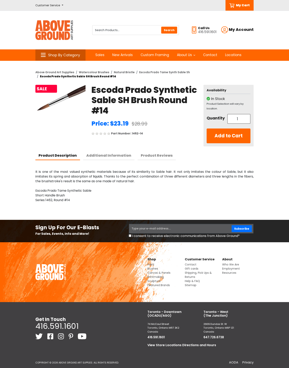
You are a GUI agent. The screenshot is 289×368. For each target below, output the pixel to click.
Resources (229, 273)
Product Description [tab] (58, 155)
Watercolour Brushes (94, 72)
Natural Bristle (124, 72)
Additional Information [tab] (108, 155)
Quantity (215, 118)
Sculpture (154, 281)
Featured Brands (158, 285)
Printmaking (155, 277)
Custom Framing (155, 55)
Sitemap (190, 285)
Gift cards (191, 269)
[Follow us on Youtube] (82, 336)
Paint (150, 264)
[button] (49, 5)
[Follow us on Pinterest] (71, 336)
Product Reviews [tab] (157, 155)
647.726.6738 (213, 337)
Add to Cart (228, 135)
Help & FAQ (192, 281)
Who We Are (230, 264)
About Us (184, 55)
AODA (233, 362)
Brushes (152, 269)
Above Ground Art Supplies (54, 72)
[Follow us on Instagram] (61, 336)
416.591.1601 (57, 326)
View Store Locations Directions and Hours (181, 345)
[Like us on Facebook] (50, 336)
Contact (210, 55)
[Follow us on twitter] (39, 336)
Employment (231, 269)
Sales (99, 55)
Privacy (248, 362)
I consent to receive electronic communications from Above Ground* (186, 236)
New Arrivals (122, 55)
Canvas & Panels (158, 273)
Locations (233, 55)
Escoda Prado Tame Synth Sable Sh (164, 72)
